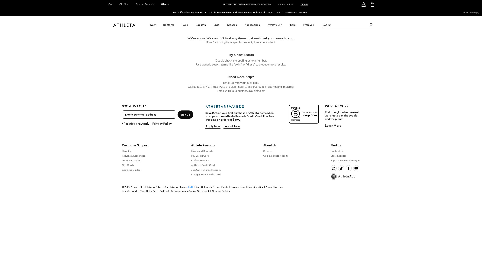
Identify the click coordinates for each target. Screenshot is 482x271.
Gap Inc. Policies (221, 191)
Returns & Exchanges (133, 155)
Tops (185, 25)
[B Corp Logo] (304, 114)
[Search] (371, 25)
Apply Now (212, 126)
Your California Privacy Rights (212, 187)
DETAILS (304, 4)
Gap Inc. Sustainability (275, 155)
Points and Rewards (202, 151)
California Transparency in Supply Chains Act (184, 191)
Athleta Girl (275, 25)
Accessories (252, 25)
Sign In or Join (285, 4)
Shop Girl (303, 12)
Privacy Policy (162, 124)
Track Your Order (131, 160)
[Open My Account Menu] (363, 4)
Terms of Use (238, 187)
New (153, 25)
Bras (216, 25)
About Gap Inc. (274, 187)
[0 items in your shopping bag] (372, 4)
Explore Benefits (200, 160)
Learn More (231, 126)
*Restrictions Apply (135, 124)
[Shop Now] (241, 12)
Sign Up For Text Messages (345, 160)
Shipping (127, 151)
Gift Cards (128, 165)
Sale (293, 25)
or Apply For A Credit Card (206, 174)
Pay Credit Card (200, 155)
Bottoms (168, 25)
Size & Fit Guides (131, 169)
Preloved (308, 25)
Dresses (232, 25)
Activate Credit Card (203, 165)
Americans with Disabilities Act (139, 191)
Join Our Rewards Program (206, 169)
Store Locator (338, 155)
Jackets (201, 25)
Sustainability (255, 187)
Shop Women (291, 12)
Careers (267, 151)
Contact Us (337, 151)
